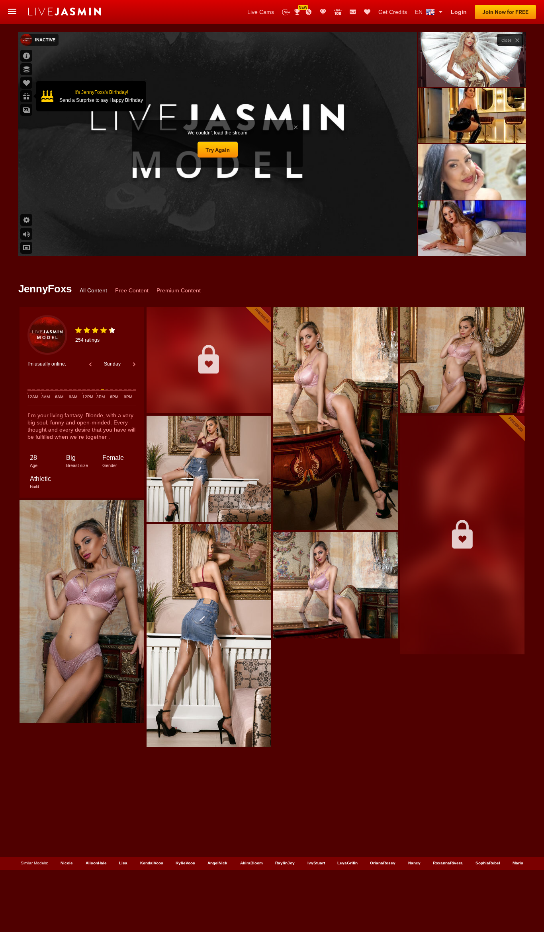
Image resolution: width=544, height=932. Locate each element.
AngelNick (217, 863)
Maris (518, 863)
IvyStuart (316, 863)
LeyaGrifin (347, 863)
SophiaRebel (488, 863)
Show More (472, 242)
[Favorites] (367, 12)
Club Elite (323, 12)
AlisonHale (96, 863)
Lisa (123, 863)
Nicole (67, 863)
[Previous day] (90, 364)
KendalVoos (151, 863)
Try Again (217, 150)
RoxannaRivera (448, 863)
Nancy (414, 863)
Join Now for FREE (505, 12)
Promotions (308, 12)
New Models (286, 12)
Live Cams (260, 12)
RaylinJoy (285, 863)
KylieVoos (185, 863)
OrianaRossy (382, 863)
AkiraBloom (251, 863)
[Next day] (134, 364)
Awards (300, 9)
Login (459, 12)
